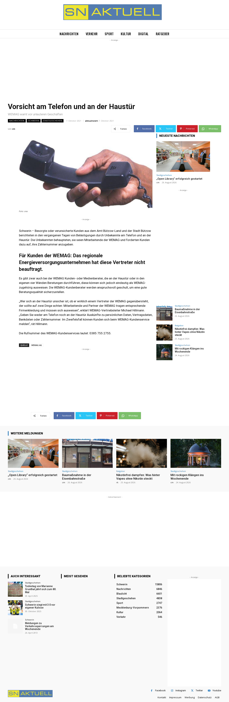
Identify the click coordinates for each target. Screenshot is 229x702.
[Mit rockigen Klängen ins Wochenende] (164, 352)
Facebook (160, 690)
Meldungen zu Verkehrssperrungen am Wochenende (39, 626)
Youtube (217, 690)
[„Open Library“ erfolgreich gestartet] (183, 156)
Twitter (199, 690)
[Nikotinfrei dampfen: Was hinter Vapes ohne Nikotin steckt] (164, 332)
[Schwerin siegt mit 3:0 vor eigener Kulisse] (15, 607)
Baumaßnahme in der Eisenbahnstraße (187, 311)
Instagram (181, 690)
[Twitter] (192, 691)
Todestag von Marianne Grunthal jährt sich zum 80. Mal (40, 589)
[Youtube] (209, 691)
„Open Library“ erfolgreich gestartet (179, 178)
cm (13, 128)
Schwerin (33, 120)
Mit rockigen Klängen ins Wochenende (189, 350)
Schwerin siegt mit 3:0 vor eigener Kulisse (40, 606)
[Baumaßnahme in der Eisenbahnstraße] (164, 313)
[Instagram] (172, 691)
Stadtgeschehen (52, 120)
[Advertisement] (114, 67)
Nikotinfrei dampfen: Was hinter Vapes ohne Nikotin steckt (190, 331)
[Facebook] (151, 691)
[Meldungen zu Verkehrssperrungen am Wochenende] (15, 626)
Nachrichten (16, 120)
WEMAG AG (36, 345)
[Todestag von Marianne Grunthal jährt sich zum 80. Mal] (15, 589)
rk (117, 482)
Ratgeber (179, 325)
